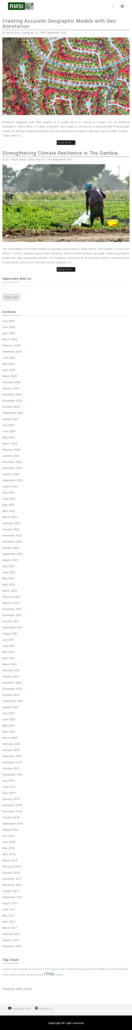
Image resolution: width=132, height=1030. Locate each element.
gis (88, 969)
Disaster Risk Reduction (32, 969)
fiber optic (81, 969)
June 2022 (8, 572)
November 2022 (12, 541)
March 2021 (9, 664)
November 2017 (12, 885)
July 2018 (8, 835)
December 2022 (12, 535)
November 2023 (12, 468)
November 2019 (12, 762)
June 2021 (8, 645)
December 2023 (12, 462)
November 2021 (12, 615)
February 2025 (11, 382)
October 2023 (10, 474)
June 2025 (8, 357)
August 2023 (10, 486)
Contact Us (46, 1008)
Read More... (65, 142)
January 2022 (10, 603)
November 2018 (12, 811)
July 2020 (8, 713)
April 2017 (8, 921)
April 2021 (8, 658)
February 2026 (11, 345)
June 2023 (8, 498)
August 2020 (10, 707)
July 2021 (8, 639)
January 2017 (10, 940)
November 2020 (12, 688)
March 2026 (9, 339)
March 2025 (9, 376)
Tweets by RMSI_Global (17, 989)
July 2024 (8, 425)
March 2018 (9, 860)
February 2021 (11, 670)
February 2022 (11, 596)
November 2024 (12, 400)
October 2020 (10, 694)
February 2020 (11, 744)
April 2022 (8, 584)
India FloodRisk (99, 969)
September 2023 (12, 480)
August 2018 (10, 829)
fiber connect (52, 969)
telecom (59, 975)
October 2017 (10, 891)
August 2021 (10, 633)
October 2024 (10, 406)
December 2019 (12, 756)
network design (17, 975)
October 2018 (10, 817)
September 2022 (12, 554)
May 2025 (8, 363)
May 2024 (8, 437)
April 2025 (8, 370)
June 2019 (8, 786)
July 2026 (8, 321)
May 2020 (8, 725)
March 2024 (9, 443)
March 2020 (9, 737)
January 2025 (10, 388)
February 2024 (11, 449)
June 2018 (8, 842)
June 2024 (8, 431)
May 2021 (8, 652)
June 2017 (8, 909)
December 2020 (12, 682)
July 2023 (8, 492)
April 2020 (8, 731)
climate (15, 969)
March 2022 (9, 590)
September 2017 (12, 897)
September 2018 (12, 823)
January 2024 (10, 455)
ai (3, 969)
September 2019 (12, 774)
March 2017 (9, 927)
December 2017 (12, 878)
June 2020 (8, 719)
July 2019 (8, 780)
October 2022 (10, 547)
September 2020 (12, 701)
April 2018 (8, 854)
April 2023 (8, 511)
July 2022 (8, 566)
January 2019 (10, 799)
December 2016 (12, 946)
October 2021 (10, 621)
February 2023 (11, 523)
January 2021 (10, 676)
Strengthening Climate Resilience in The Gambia (60, 153)
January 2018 (10, 872)
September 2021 (12, 627)
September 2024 (12, 413)
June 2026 (8, 327)
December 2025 (12, 351)
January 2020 (10, 750)
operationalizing (34, 975)
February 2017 (11, 934)
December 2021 (12, 609)
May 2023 (8, 504)
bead (7, 969)
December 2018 (12, 805)
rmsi (49, 973)
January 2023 (10, 529)
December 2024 (12, 394)
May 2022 (8, 578)
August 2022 (10, 560)
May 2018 (8, 848)
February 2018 (11, 866)
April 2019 (8, 793)
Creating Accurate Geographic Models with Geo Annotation (59, 23)
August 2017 (10, 903)
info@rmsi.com (22, 1008)
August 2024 (10, 419)
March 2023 (9, 517)
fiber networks (67, 969)
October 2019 (10, 768)
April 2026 (8, 333)
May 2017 (8, 915)
